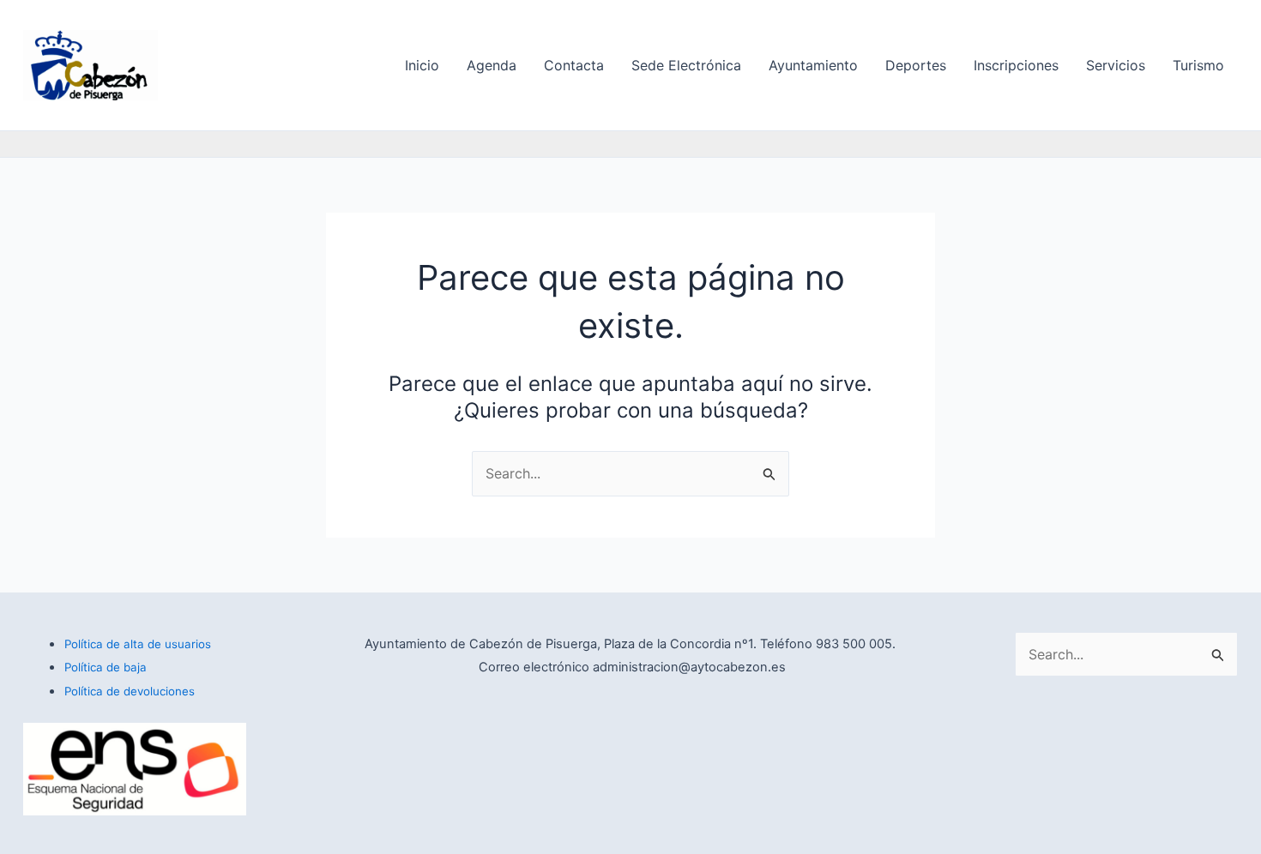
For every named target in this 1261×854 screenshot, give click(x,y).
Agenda (491, 65)
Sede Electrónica (686, 65)
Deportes (915, 65)
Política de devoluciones (129, 691)
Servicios (1115, 65)
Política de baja (105, 667)
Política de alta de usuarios (137, 644)
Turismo (1198, 65)
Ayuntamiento (813, 65)
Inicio (422, 65)
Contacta (574, 65)
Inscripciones (1016, 65)
